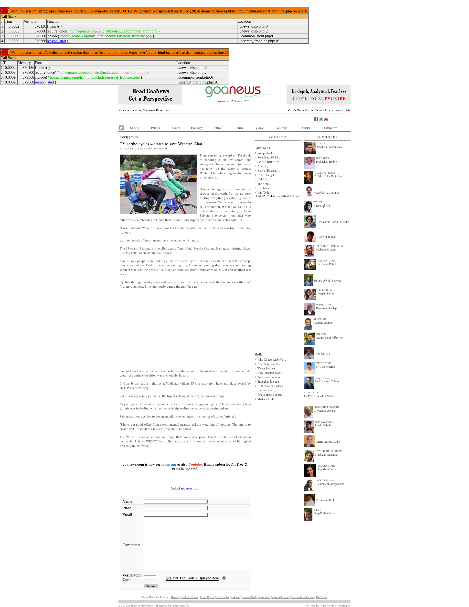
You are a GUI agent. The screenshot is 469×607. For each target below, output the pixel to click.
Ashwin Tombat (327, 236)
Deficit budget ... (267, 175)
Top (196, 488)
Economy (197, 128)
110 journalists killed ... (271, 395)
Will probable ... (266, 153)
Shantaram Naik (325, 500)
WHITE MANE (323, 304)
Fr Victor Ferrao (325, 366)
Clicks (306, 128)
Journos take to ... (267, 390)
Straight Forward (326, 407)
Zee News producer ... (270, 377)
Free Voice (325, 290)
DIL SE (317, 509)
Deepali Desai (326, 293)
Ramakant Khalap (326, 308)
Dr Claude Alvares (325, 410)
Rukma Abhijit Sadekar (327, 280)
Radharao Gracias (326, 249)
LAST (298, 196)
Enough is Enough (268, 381)
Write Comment (181, 488)
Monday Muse (324, 421)
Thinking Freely (325, 172)
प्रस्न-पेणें (317, 202)
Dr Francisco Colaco (327, 381)
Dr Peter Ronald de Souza (319, 396)
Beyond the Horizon (328, 451)
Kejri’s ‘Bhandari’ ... (269, 170)
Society (134, 128)
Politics (155, 128)
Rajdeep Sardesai (323, 322)
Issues (176, 128)
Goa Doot (264, 597)
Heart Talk (322, 378)
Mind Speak (323, 363)
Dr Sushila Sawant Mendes (333, 222)
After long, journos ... (270, 364)
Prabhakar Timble (326, 161)
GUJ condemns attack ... (271, 386)
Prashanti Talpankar (326, 454)
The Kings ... (265, 184)
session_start (56, 41)
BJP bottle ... (264, 188)
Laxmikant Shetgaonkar (330, 484)
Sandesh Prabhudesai (329, 147)
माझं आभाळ (321, 334)
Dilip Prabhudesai (324, 513)
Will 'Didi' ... (264, 192)
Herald (175, 597)
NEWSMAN (319, 319)
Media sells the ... (267, 399)
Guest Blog (311, 392)
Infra (217, 128)
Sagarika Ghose (327, 469)
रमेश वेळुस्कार (322, 354)
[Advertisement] (185, 331)
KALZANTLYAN (326, 260)
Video (259, 128)
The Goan (321, 597)
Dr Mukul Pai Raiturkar (328, 176)
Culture (238, 128)
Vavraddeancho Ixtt (302, 597)
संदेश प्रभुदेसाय (321, 206)
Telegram (168, 464)
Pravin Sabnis (323, 425)
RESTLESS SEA (325, 480)
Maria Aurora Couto (328, 441)
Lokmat (235, 597)
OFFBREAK (322, 158)
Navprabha (222, 597)
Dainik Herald (249, 597)
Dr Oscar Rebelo (327, 264)
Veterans (281, 128)
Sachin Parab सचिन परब (329, 337)
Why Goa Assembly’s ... (271, 359)
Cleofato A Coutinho (327, 192)
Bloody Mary (326, 465)
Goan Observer (280, 597)
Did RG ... (263, 179)
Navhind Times (189, 597)
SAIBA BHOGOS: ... (270, 162)
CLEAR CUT (324, 143)
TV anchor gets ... (267, 368)
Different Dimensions (330, 246)
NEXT (289, 196)
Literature (330, 128)
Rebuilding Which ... (269, 157)
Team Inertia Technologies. (335, 605)
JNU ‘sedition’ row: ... (270, 373)
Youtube (195, 464)
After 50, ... (264, 166)
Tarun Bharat (207, 597)
